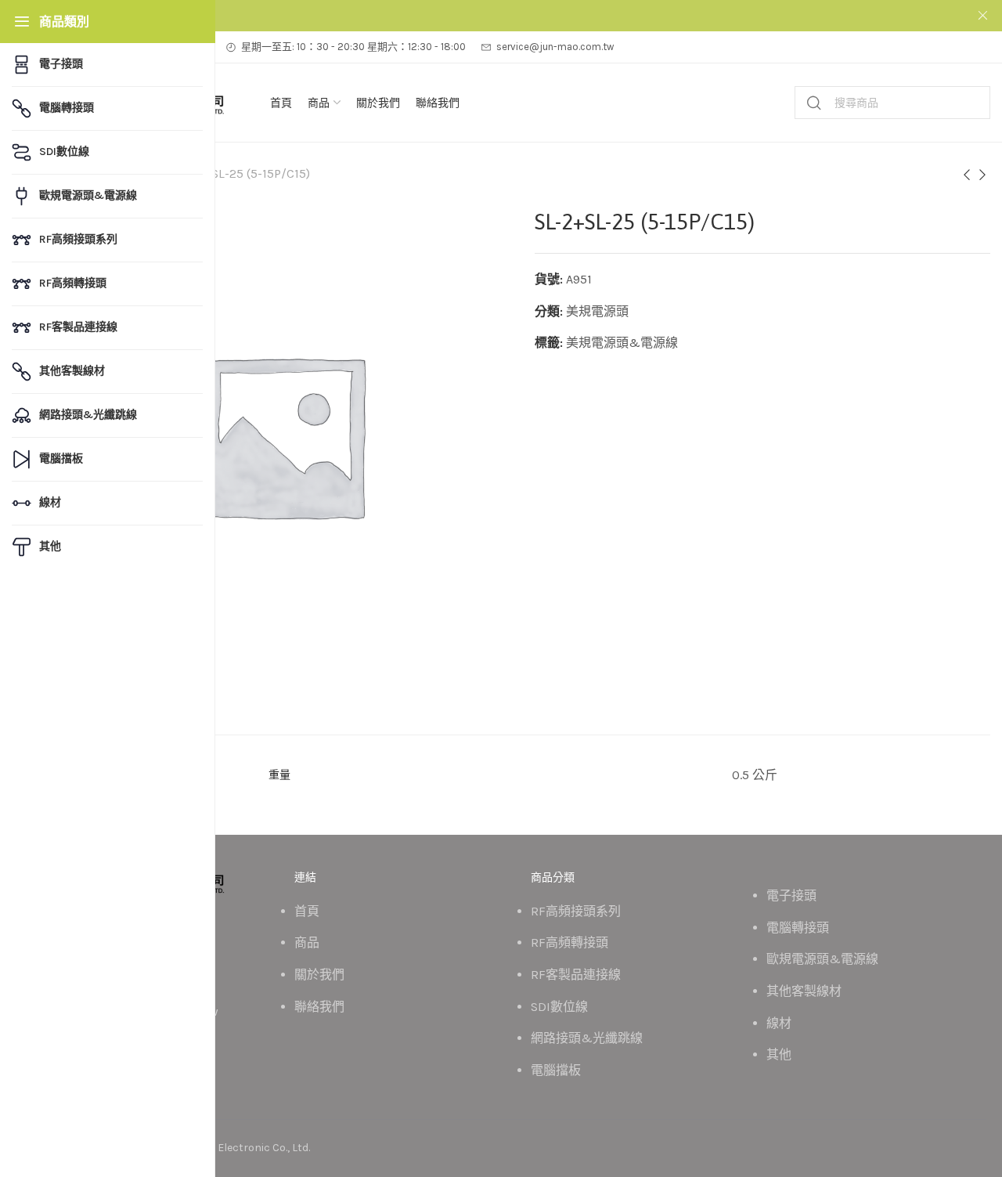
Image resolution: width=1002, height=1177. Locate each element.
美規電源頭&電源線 (622, 342)
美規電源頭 (597, 311)
